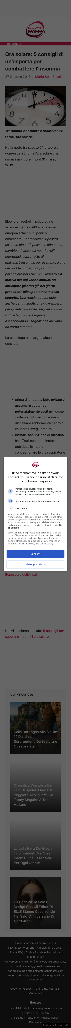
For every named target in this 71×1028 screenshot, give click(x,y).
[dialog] (36, 514)
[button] (35, 508)
